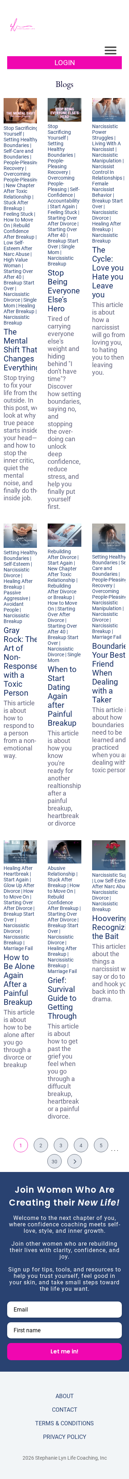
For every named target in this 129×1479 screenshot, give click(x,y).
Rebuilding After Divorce (62, 554)
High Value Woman (16, 262)
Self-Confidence (64, 192)
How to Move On (19, 894)
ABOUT (65, 1396)
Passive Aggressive (16, 595)
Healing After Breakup (19, 308)
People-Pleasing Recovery (21, 165)
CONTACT (64, 1409)
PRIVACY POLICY (64, 1437)
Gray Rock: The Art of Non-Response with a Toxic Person (21, 661)
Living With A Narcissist (106, 146)
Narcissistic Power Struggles (105, 132)
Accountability (64, 201)
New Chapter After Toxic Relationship (19, 191)
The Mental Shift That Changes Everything (22, 349)
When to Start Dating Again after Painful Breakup (62, 696)
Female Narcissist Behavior (103, 189)
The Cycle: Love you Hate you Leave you (108, 272)
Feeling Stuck (18, 214)
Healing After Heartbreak (18, 871)
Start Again (62, 206)
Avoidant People (14, 607)
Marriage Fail (106, 637)
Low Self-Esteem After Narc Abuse (18, 248)
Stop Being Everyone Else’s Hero (64, 290)
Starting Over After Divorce (62, 221)
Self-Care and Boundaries (18, 154)
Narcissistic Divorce (16, 297)
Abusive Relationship (61, 871)
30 (54, 1161)
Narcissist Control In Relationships (107, 172)
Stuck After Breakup (16, 205)
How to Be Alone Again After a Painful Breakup (19, 980)
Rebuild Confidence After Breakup (19, 231)
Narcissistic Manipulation (106, 158)
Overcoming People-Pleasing (21, 177)
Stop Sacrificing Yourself (21, 131)
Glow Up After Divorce (19, 888)
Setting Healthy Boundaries (21, 142)
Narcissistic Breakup (16, 320)
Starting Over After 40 (18, 274)
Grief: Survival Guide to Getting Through (62, 998)
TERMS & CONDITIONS (64, 1423)
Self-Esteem (17, 564)
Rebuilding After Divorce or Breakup (62, 591)
